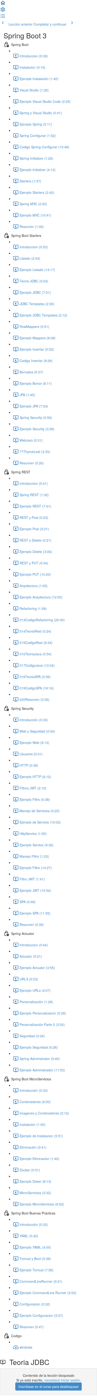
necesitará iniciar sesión (62, 1380)
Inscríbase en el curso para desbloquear (48, 1386)
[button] (3, 4)
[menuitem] (3, 11)
